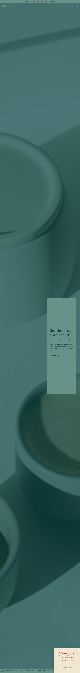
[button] (77, 650)
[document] (40, 336)
